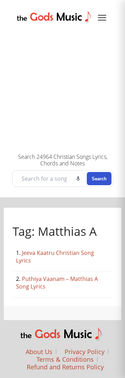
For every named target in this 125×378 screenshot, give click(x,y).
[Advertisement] (62, 87)
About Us (39, 351)
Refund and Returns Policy (65, 367)
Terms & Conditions (65, 359)
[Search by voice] (78, 178)
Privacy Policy (85, 351)
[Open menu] (102, 17)
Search (99, 178)
